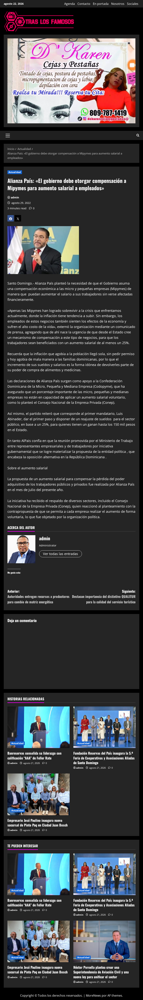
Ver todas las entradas (60, 553)
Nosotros (117, 4)
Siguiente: (104, 596)
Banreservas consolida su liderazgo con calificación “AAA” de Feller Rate (34, 755)
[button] (8, 135)
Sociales (132, 4)
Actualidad (15, 172)
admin (15, 197)
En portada (101, 4)
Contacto (83, 4)
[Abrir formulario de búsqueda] (137, 135)
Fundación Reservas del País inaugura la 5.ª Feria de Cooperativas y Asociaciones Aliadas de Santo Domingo (104, 758)
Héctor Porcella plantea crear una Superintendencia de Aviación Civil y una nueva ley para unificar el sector (101, 972)
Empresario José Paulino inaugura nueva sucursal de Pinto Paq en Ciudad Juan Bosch (37, 822)
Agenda (69, 4)
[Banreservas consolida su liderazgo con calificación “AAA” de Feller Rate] (38, 727)
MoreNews (93, 995)
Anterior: (38, 596)
